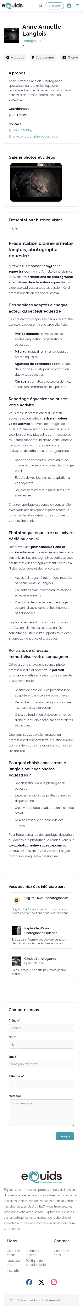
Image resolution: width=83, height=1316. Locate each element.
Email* (13, 1056)
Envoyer (65, 1136)
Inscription (14, 1271)
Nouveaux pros (14, 1263)
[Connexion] (69, 5)
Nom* (12, 1037)
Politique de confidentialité (36, 1263)
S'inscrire (55, 6)
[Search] (40, 5)
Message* (15, 1096)
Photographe (31, 41)
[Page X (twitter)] (41, 1282)
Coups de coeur (13, 1253)
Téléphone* (16, 1076)
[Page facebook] (29, 1282)
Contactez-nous (62, 1253)
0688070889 (22, 130)
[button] (77, 5)
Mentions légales (32, 1253)
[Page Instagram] (53, 1282)
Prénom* (14, 1020)
